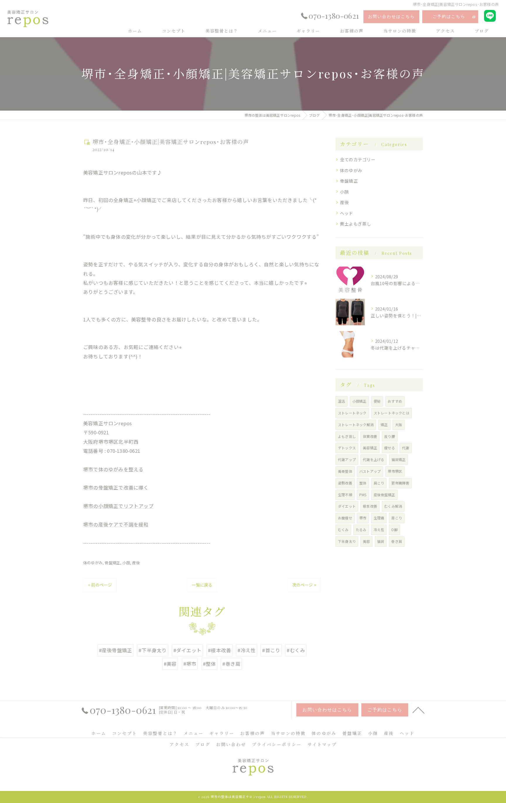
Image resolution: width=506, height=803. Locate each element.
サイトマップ (322, 744)
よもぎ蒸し (347, 436)
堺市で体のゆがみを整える (113, 469)
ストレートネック (352, 412)
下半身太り (347, 541)
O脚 (394, 529)
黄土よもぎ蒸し (355, 224)
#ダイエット (187, 650)
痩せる (389, 447)
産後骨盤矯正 (384, 494)
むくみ (343, 529)
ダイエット (347, 506)
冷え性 (379, 529)
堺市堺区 (395, 471)
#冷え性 (246, 650)
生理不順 (345, 494)
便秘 (377, 401)
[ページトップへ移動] (418, 710)
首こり (396, 517)
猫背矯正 (399, 459)
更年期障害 (400, 482)
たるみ (361, 529)
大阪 (398, 424)
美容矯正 (370, 447)
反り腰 (389, 436)
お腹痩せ (345, 517)
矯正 (384, 424)
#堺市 (189, 663)
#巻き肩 (231, 663)
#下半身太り (153, 650)
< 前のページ (100, 585)
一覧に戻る (202, 585)
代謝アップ (347, 459)
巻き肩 (396, 541)
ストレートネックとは (391, 412)
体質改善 (370, 436)
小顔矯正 (359, 401)
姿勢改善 (345, 482)
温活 (341, 401)
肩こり (379, 482)
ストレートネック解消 (356, 424)
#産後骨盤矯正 (115, 650)
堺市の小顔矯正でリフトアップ (118, 505)
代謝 (405, 447)
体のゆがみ (92, 562)
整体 (362, 482)
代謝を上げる (373, 459)
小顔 (126, 562)
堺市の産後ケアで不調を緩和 (116, 524)
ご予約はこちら (449, 16)
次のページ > (304, 585)
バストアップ (370, 471)
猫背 (380, 541)
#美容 (170, 663)
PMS (363, 494)
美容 (366, 541)
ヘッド (346, 213)
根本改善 (370, 506)
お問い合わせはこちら (391, 16)
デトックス (347, 447)
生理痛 (379, 517)
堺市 (362, 517)
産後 (136, 562)
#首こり (271, 650)
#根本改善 (219, 650)
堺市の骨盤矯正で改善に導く (116, 487)
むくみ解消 (393, 506)
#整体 (209, 663)
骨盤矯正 (112, 562)
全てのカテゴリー (358, 159)
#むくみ (296, 650)
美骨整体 (345, 471)
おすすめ (395, 401)
